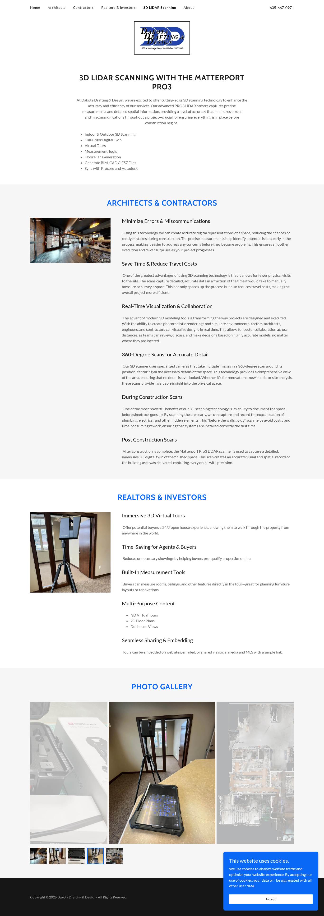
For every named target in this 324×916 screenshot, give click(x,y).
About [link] (189, 7)
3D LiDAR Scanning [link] (159, 7)
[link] (162, 37)
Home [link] (35, 7)
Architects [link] (56, 7)
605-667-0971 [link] (282, 7)
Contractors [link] (83, 7)
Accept (271, 899)
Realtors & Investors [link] (118, 7)
